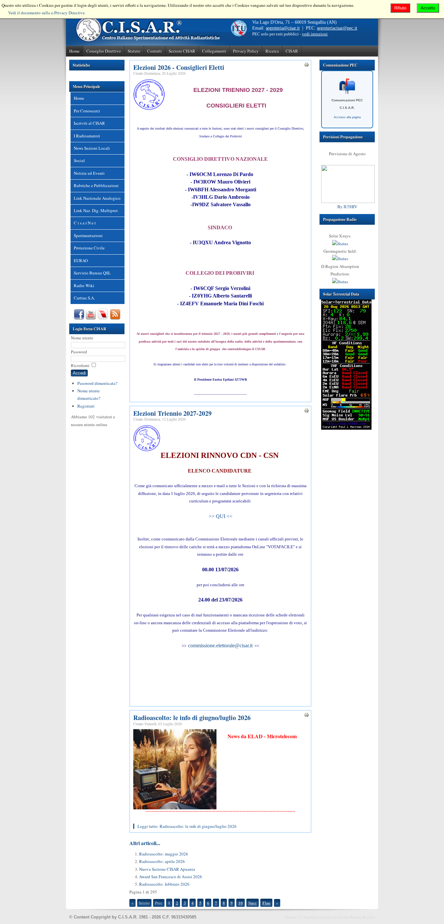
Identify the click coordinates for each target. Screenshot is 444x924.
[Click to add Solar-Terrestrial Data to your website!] (346, 428)
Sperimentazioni (88, 235)
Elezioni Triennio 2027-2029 (172, 413)
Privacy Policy (246, 51)
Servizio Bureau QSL (92, 273)
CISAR (292, 51)
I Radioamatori (87, 136)
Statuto (134, 51)
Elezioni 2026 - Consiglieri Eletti (178, 67)
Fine (266, 903)
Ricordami (80, 365)
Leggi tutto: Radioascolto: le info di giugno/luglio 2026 (187, 826)
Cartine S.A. (84, 298)
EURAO (81, 260)
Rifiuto (400, 8)
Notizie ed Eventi (89, 173)
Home (74, 51)
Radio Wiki (84, 285)
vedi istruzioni (315, 34)
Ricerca (272, 51)
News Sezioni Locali (92, 148)
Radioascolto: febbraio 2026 (164, 884)
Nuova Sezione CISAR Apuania (167, 869)
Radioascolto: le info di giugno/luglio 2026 (192, 717)
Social (79, 160)
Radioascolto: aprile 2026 (162, 861)
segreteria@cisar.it (283, 28)
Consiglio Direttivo (103, 51)
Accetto (428, 8)
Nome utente (82, 338)
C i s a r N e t (85, 223)
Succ (252, 903)
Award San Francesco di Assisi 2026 (170, 877)
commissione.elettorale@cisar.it (220, 645)
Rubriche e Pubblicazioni (96, 185)
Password (79, 352)
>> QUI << (220, 516)
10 (240, 903)
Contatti (154, 51)
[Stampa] (306, 66)
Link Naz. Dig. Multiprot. (96, 210)
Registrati (86, 406)
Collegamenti (214, 51)
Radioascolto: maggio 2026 (163, 854)
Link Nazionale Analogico (97, 198)
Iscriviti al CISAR (89, 123)
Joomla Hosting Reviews (356, 917)
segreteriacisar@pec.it (337, 28)
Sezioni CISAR (182, 51)
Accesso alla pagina (347, 117)
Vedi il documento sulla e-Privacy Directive (46, 13)
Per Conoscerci (87, 111)
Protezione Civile (89, 248)
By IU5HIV (347, 206)
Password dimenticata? (97, 383)
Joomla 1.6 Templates (301, 917)
